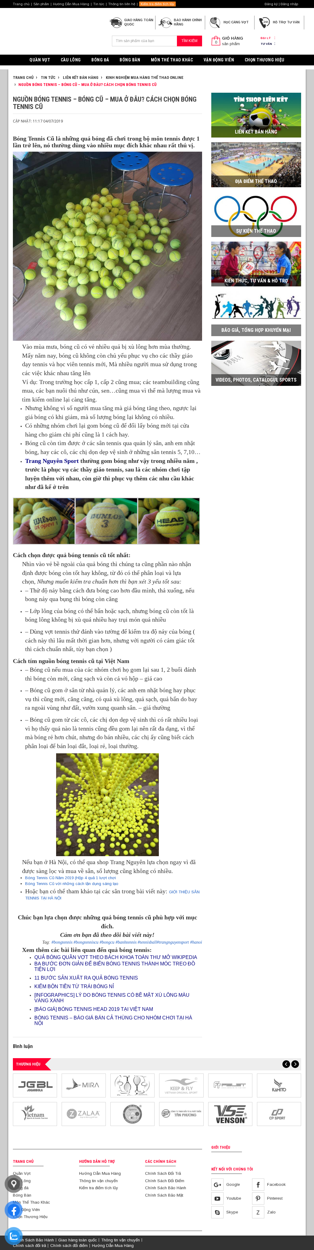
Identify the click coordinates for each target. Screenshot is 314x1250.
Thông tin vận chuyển (98, 1180)
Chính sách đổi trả (29, 1245)
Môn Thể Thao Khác (172, 59)
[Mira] (83, 1085)
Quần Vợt (39, 59)
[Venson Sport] (230, 1113)
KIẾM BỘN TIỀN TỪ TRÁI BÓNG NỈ (74, 986)
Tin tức (98, 4)
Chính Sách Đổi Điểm (164, 1180)
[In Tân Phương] (181, 1113)
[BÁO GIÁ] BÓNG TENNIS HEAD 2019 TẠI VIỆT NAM (93, 1009)
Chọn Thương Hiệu (265, 59)
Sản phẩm (41, 4)
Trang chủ (21, 4)
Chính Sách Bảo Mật (164, 1195)
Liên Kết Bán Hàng (80, 77)
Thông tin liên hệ (121, 4)
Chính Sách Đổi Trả (163, 1173)
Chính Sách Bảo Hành (165, 1188)
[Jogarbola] (35, 1085)
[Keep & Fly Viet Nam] (181, 1085)
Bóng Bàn (130, 59)
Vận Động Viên (219, 59)
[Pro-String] (132, 1085)
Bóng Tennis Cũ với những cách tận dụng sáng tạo (71, 883)
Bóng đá (100, 59)
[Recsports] (132, 1113)
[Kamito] (279, 1085)
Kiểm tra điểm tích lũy (157, 4)
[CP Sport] (279, 1113)
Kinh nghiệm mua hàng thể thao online (144, 77)
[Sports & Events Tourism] (35, 1113)
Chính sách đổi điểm (69, 1245)
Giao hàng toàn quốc (77, 1240)
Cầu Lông (71, 59)
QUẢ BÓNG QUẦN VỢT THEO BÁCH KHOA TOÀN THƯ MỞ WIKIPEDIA (115, 957)
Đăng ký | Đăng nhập (281, 4)
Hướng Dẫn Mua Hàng (71, 4)
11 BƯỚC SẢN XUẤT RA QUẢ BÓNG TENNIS (86, 977)
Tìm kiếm (189, 41)
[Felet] (230, 1085)
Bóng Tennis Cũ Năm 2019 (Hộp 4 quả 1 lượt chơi (70, 877)
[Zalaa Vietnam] (83, 1113)
